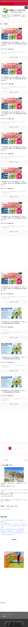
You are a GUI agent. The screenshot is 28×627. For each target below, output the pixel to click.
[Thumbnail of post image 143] (12, 173)
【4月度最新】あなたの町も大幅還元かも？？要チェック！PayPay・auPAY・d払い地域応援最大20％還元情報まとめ (14, 44)
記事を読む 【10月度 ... (14, 161)
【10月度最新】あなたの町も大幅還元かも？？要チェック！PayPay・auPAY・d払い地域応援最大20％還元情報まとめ (14, 148)
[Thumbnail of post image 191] (12, 349)
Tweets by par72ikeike (5, 509)
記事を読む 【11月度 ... (14, 127)
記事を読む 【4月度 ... (14, 57)
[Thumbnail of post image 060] (12, 104)
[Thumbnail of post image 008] (12, 279)
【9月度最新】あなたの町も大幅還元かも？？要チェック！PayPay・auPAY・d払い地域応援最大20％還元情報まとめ (14, 183)
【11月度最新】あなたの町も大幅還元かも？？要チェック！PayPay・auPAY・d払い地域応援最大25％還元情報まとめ (14, 113)
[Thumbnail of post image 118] (12, 34)
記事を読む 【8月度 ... (14, 231)
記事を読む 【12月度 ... (14, 92)
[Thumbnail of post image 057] (12, 208)
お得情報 (11, 49)
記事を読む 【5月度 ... (14, 370)
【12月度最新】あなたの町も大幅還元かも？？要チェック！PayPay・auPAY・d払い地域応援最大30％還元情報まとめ (14, 78)
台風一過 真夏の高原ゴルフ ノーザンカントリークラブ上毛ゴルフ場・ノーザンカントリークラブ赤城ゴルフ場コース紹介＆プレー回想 (14, 525)
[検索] (26, 1)
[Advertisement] (14, 253)
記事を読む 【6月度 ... (14, 337)
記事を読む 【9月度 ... (14, 196)
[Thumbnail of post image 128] (12, 314)
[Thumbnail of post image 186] (12, 382)
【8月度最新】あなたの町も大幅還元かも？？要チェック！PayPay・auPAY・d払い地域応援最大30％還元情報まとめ (14, 218)
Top (2, 23)
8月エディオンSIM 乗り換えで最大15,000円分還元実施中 (12, 529)
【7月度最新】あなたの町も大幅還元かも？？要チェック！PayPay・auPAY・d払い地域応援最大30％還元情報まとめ (14, 288)
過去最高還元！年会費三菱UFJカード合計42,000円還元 (12, 531)
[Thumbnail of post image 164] (12, 69)
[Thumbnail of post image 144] (12, 139)
